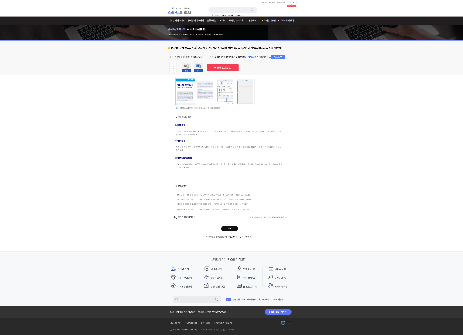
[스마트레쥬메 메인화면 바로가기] (180, 14)
